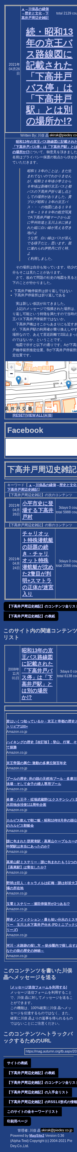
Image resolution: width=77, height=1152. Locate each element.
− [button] (11, 373)
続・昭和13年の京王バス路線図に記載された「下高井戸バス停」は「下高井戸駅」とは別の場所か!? (49, 76)
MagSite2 (36, 1135)
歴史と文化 (33, 13)
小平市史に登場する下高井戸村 (37, 509)
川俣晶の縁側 (38, 9)
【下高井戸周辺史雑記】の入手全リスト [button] (38, 1092)
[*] (68, 384)
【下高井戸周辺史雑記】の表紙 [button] (31, 616)
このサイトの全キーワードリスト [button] (32, 1111)
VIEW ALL (35, 415)
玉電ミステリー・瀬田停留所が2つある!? (38, 904)
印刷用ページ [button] (17, 1121)
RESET (19, 415)
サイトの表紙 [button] (17, 1063)
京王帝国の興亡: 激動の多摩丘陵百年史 (36, 763)
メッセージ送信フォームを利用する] (39, 987)
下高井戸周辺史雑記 (22, 489)
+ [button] (11, 367)
